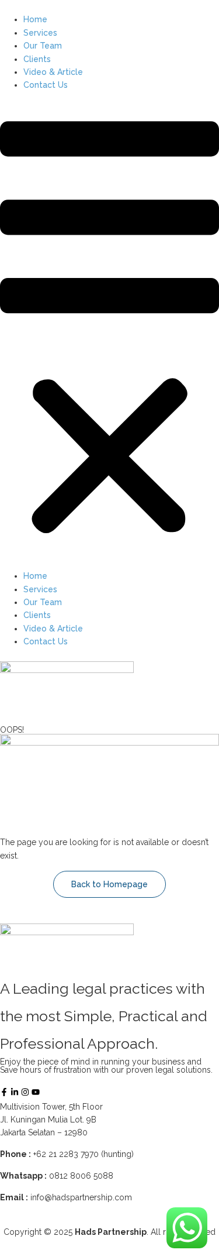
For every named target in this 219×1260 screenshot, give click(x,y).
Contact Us (45, 85)
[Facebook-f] (4, 1092)
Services (40, 32)
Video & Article (53, 72)
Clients (37, 59)
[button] (109, 330)
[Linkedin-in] (15, 1092)
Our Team (42, 45)
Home (35, 19)
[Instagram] (25, 1092)
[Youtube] (36, 1092)
